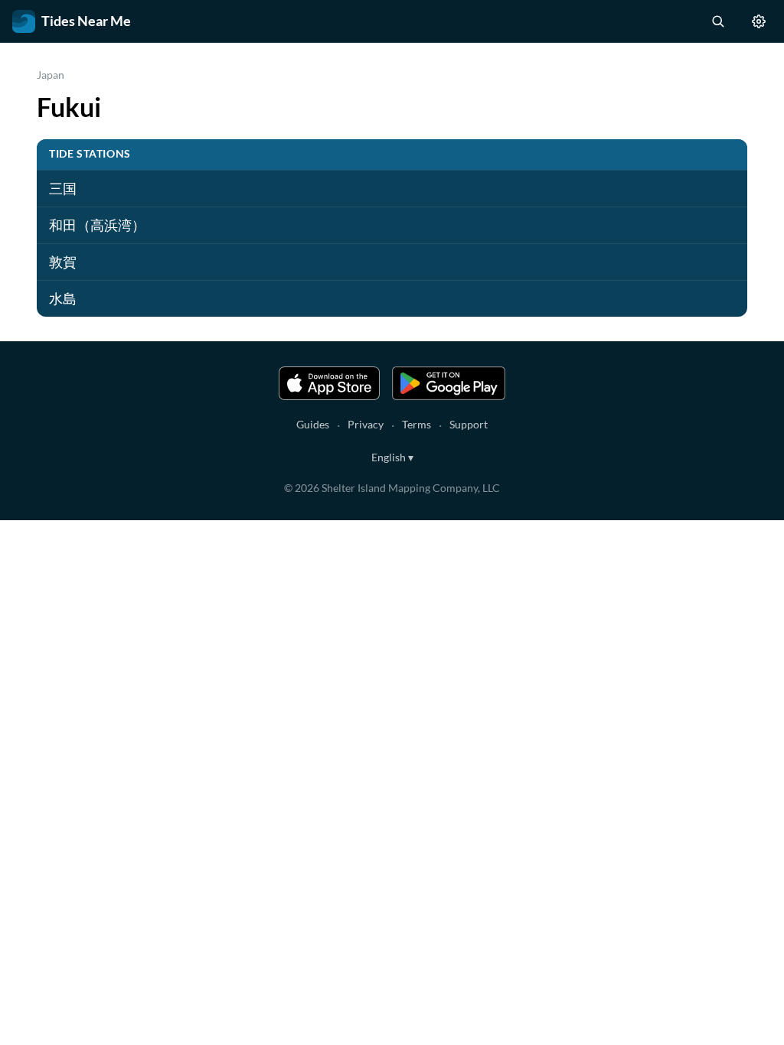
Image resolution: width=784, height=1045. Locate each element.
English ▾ (392, 457)
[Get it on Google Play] (448, 383)
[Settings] (759, 21)
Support (468, 424)
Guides (312, 424)
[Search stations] (717, 21)
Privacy (366, 424)
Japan (50, 74)
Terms (416, 424)
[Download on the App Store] (329, 383)
